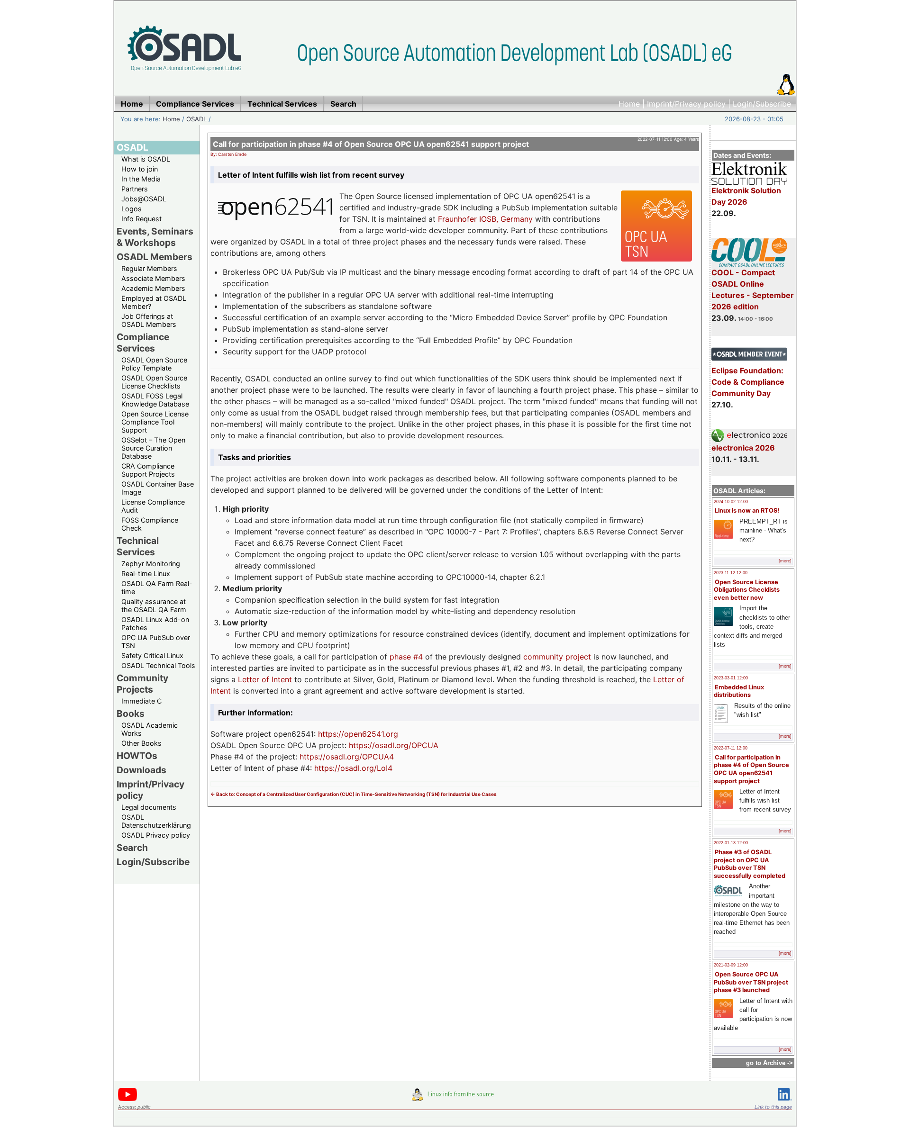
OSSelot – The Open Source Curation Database (153, 448)
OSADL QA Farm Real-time (156, 587)
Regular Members (149, 268)
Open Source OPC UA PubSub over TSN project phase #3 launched (751, 982)
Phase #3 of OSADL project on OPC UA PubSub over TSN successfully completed (749, 864)
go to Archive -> (769, 1062)
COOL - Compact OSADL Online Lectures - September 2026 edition (752, 289)
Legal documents (148, 807)
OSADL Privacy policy (155, 835)
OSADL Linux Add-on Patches (155, 623)
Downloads (141, 770)
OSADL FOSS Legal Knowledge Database (155, 400)
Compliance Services (143, 342)
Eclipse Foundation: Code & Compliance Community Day (747, 382)
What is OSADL (145, 159)
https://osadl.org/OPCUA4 (347, 756)
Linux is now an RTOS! (747, 510)
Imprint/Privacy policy (686, 103)
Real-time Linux (145, 573)
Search (132, 847)
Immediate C (141, 701)
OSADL (196, 119)
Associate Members (153, 278)
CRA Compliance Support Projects (148, 470)
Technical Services (138, 546)
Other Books (141, 743)
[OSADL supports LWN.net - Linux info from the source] (455, 1098)
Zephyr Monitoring (150, 564)
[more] (785, 561)
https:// (331, 734)
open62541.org (371, 734)
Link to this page (773, 1107)
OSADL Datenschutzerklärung (156, 821)
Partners (134, 189)
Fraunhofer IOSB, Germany (485, 219)
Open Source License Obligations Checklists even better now (747, 589)
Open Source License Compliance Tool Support (155, 422)
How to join (139, 169)
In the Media (141, 179)
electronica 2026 (743, 447)
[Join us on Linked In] (785, 1102)
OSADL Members (154, 256)
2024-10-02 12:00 (731, 501)
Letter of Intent (265, 679)
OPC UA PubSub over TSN (155, 641)
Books (131, 713)
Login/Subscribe (762, 103)
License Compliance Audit (153, 506)
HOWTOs (137, 755)
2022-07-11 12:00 (730, 748)
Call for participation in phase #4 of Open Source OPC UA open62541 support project (751, 769)
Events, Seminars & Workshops (155, 237)
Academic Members (153, 288)
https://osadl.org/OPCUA (393, 745)
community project (557, 656)
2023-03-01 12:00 (731, 678)
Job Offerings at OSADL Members (148, 320)
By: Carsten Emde (228, 154)
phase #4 (406, 656)
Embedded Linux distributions (739, 691)
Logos (131, 209)
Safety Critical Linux (152, 655)
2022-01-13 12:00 (731, 842)
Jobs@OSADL (143, 199)
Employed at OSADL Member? (153, 302)
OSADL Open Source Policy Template (154, 364)
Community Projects (142, 683)
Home (629, 103)
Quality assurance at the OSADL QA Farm (153, 605)
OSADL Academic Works (149, 729)
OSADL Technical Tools (158, 665)
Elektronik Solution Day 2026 (746, 196)
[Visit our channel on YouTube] (127, 1099)
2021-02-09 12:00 (731, 965)
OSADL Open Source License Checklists (154, 382)
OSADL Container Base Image (157, 488)
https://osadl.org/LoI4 (353, 768)
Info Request (141, 219)
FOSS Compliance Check (149, 524)
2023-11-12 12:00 (730, 572)
